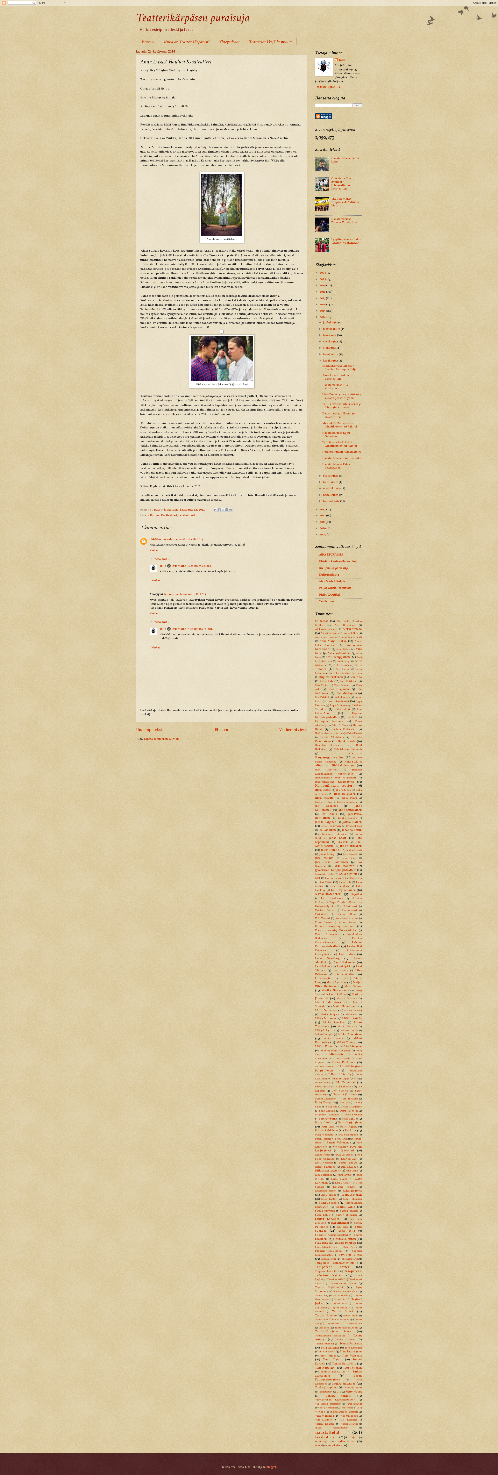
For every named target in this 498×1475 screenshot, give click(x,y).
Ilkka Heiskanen (345, 794)
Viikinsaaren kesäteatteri (344, 1412)
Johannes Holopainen (335, 834)
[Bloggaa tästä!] (219, 510)
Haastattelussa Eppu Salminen (336, 434)
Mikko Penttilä (333, 1039)
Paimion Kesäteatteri (325, 1098)
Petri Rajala (348, 1127)
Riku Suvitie (344, 1175)
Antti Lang (343, 661)
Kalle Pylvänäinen (343, 890)
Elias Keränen (322, 685)
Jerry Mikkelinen (354, 826)
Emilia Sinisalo (342, 697)
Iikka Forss (322, 790)
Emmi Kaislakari (338, 701)
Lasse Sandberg (327, 958)
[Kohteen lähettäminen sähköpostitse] (216, 510)
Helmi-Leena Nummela (348, 749)
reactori (319, 1445)
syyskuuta (330, 342)
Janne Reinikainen (350, 810)
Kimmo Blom (347, 914)
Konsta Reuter (347, 922)
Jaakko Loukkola (347, 802)
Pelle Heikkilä (327, 1111)
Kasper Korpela (337, 902)
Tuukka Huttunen (344, 1384)
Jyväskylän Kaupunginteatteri (335, 870)
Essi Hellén (352, 717)
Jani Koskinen (326, 806)
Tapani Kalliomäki (329, 1288)
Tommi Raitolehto (344, 1364)
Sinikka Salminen (344, 1239)
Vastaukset (161, 559)
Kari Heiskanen (332, 898)
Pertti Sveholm (349, 1111)
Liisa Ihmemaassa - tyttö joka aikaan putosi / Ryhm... (341, 396)
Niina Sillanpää (340, 1079)
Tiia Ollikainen (327, 1352)
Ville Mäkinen (323, 1420)
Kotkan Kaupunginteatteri (334, 926)
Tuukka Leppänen (326, 1388)
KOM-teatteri (348, 874)
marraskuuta (332, 329)
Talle (163, 566)
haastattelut (327, 1432)
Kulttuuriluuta (329, 575)
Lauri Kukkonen (345, 962)
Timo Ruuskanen (351, 1352)
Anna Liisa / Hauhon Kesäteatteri (335, 377)
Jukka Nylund (330, 850)
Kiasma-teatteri (349, 910)
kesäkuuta (330, 361)
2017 (323, 298)
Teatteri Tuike (321, 1319)
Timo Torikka (328, 1356)
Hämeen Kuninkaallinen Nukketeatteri (338, 772)
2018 (323, 292)
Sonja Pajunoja (347, 1243)
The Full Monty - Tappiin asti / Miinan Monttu (345, 202)
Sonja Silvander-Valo (326, 1247)
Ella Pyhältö (322, 697)
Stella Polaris (350, 1247)
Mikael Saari (324, 1031)
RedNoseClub (349, 1159)
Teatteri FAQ (321, 1295)
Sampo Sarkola (329, 1203)
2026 (323, 273)
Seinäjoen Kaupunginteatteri (331, 1235)
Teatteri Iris (340, 1299)
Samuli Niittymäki (325, 1211)
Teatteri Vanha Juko (341, 1319)
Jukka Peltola (354, 850)
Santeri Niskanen (346, 1215)
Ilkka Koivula (324, 798)
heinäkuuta (331, 354)
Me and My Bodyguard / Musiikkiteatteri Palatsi (339, 425)
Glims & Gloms (340, 725)
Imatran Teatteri (323, 802)
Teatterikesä (325, 1327)
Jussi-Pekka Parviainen (331, 862)
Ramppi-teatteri (323, 1154)
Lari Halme (347, 954)
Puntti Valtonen (338, 1143)
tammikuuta (331, 501)
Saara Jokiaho (328, 1195)
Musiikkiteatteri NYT (325, 1066)
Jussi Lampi (327, 854)
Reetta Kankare (348, 1163)
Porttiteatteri (341, 1139)
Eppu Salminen (339, 705)
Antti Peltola (341, 665)
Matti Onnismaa (326, 1011)
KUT (317, 878)
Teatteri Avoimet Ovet (345, 1291)
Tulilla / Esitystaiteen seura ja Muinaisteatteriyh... (341, 406)
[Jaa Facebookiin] (227, 510)
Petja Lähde (349, 1119)
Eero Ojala (327, 681)
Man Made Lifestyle (332, 581)
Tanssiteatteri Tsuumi (343, 1283)
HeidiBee (155, 539)
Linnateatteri (324, 978)
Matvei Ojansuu (353, 1011)
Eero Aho (356, 677)
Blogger (271, 1467)
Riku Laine (352, 1171)
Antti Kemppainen (338, 657)
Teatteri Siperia (343, 1312)
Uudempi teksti (149, 730)
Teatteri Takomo (326, 1316)
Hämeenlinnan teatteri (334, 785)
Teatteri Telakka (351, 1315)
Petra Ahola (323, 1123)
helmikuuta (331, 495)
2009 (323, 535)
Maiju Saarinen (336, 983)
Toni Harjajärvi (325, 1368)
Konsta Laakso (323, 922)
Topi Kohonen (352, 1368)
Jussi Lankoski (350, 854)
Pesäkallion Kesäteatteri (327, 1114)
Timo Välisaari (352, 1356)
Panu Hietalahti (350, 1098)
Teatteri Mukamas (340, 1307)
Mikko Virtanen (351, 1047)
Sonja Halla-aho (324, 1243)
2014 (323, 317)
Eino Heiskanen (349, 681)
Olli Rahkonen (344, 1087)
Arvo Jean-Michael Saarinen (345, 673)
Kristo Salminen (326, 934)
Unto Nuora (354, 1392)
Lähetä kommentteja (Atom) (162, 739)
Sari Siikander (340, 1223)
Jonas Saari (337, 838)
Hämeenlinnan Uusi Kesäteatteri (335, 778)
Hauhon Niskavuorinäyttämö (329, 733)
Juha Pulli (342, 842)
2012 (323, 516)
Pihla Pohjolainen (348, 1135)
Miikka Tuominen (334, 1022)
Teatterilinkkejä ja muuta (270, 42)
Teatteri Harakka (341, 1295)
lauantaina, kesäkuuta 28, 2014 (182, 539)
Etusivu (148, 42)
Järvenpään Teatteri (325, 874)
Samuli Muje (345, 1207)
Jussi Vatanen (350, 858)
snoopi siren (334, 1445)
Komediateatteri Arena (347, 918)
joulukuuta (330, 323)
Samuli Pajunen (349, 1211)
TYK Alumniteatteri (349, 1259)
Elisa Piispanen (338, 689)
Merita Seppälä (329, 1014)
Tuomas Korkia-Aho (333, 1372)
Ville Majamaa (324, 1416)
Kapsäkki (356, 894)
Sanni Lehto (322, 1215)
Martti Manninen (328, 1002)
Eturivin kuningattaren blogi (338, 561)
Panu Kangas (324, 1103)
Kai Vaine (325, 882)
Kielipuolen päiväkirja (334, 568)
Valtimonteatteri (354, 1404)
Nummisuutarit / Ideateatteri (341, 452)
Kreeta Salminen (348, 930)
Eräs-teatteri (343, 709)
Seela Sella (346, 1231)
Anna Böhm (351, 633)
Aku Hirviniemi (345, 625)
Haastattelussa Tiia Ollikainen (335, 386)
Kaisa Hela (345, 882)
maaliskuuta (331, 488)
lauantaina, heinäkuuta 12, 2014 (185, 594)
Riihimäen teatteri (327, 1171)
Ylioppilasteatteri (349, 1424)
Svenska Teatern (329, 1259)
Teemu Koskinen (345, 1340)
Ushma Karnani (338, 1396)
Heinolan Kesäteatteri (329, 745)
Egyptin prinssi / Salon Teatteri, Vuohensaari (346, 241)
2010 (323, 528)
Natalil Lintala (341, 1075)
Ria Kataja (348, 1167)
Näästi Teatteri (323, 1082)
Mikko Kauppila (324, 1034)
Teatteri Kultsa (340, 1303)
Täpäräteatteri (325, 1391)
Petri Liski (327, 1127)
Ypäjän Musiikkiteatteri (331, 1427)
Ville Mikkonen (349, 1416)
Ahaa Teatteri (344, 621)
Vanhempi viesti (293, 730)
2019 (323, 285)
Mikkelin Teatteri (349, 1030)
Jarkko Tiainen (352, 822)
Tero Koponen (353, 1348)
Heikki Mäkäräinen (332, 737)
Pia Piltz (350, 1131)
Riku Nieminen (323, 1175)
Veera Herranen (327, 1408)
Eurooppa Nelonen (329, 721)
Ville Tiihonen (348, 1420)
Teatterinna (327, 601)
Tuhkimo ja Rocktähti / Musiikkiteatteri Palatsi (339, 444)
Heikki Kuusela (354, 733)
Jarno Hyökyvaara (330, 826)
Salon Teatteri (329, 1199)
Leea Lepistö (341, 970)
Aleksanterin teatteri (326, 629)
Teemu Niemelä (324, 1344)
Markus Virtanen (347, 998)
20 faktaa (322, 621)
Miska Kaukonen (343, 1062)
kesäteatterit (186, 515)
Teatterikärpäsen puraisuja (193, 17)
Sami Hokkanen (352, 1199)
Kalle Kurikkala (339, 886)
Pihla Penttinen (324, 1135)
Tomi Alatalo (332, 1360)
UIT (339, 1392)
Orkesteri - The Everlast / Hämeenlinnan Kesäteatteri (341, 183)
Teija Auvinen (330, 1348)
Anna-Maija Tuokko (333, 641)
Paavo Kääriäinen (345, 1095)
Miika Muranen (325, 1018)
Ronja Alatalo (343, 1183)
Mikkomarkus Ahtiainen (335, 1051)
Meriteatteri (351, 1014)
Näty (356, 1078)
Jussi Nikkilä (324, 858)
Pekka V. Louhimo (351, 1107)
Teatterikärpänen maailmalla (330, 1335)
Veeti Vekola (347, 1407)
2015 (323, 311)
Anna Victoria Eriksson (326, 637)
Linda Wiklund (346, 974)
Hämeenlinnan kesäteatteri (334, 782)
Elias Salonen (342, 685)
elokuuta (329, 348)
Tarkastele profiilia (327, 87)
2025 (323, 279)
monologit (322, 1441)
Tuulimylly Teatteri (353, 1387)
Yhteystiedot (229, 42)
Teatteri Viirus (333, 1323)
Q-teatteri (347, 1151)
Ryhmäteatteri (352, 1191)
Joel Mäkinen (327, 830)
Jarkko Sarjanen (325, 822)
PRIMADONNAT (330, 595)
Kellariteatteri (350, 906)
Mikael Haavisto (347, 1026)
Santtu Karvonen (327, 1219)
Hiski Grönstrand (344, 766)
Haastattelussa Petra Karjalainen (336, 466)
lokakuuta (330, 335)
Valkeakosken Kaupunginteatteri (335, 1400)
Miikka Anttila (352, 1018)
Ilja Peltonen (343, 790)
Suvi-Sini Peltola (350, 1255)
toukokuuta (331, 476)
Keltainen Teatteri (324, 910)
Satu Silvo (343, 1227)
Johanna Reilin (352, 830)
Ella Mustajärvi (346, 693)
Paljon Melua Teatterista (335, 588)
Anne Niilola (343, 649)
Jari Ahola (329, 814)
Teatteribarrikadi (353, 1323)
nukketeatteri (346, 1441)
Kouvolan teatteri (325, 930)
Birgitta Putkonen (331, 677)
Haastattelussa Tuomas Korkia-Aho (344, 221)
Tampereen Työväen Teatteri (338, 1273)
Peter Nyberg (327, 1119)
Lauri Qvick (344, 966)
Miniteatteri (337, 1054)
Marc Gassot (353, 986)
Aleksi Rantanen (330, 633)
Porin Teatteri (323, 1139)
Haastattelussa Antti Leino (345, 160)
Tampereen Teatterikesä (327, 1271)
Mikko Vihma (324, 1047)
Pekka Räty (331, 1106)
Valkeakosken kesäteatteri (328, 1404)
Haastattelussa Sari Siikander (341, 458)
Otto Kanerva (340, 1091)
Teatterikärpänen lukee (333, 1332)
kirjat (353, 1437)
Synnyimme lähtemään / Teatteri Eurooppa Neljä (339, 367)
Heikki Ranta (347, 741)
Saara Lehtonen (351, 1195)
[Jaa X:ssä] (223, 510)
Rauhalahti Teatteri (344, 1154)
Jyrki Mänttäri (344, 866)
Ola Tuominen (345, 1083)
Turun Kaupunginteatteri (338, 1378)
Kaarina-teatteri (333, 878)
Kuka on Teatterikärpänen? (186, 42)
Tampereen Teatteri (333, 1267)
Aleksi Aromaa (352, 629)
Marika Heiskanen (334, 990)
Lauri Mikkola (323, 966)
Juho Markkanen (351, 846)
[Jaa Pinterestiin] (230, 510)
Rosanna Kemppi (344, 1187)
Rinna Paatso (339, 1179)
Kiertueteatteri (322, 914)
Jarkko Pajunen (347, 818)
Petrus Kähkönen (326, 1131)
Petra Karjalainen (350, 1123)
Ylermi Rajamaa (324, 1424)
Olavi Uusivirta (323, 1087)
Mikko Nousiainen (350, 1034)
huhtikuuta (331, 482)
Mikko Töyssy (346, 1042)
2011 (323, 522)
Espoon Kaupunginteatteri (338, 715)
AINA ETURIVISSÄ (331, 555)
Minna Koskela (342, 1058)
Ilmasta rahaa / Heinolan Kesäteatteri (338, 415)
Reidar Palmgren (325, 1167)
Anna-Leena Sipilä (351, 637)
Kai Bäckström (353, 878)
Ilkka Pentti (349, 798)
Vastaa (154, 550)
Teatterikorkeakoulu (346, 1328)
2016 (323, 304)
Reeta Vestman (324, 1163)
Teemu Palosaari (351, 1344)
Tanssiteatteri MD (336, 1279)
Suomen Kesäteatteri (328, 1251)
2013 (323, 509)
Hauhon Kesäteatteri (163, 515)
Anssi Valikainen (338, 653)
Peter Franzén (353, 1115)
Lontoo (344, 978)
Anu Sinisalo (342, 669)
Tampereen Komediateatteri (334, 1263)
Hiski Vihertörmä (326, 769)
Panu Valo (344, 1102)
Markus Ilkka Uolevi (336, 994)
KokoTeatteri (322, 918)
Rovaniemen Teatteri (325, 1190)
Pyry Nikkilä (338, 1147)
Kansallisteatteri (328, 894)
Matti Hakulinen (344, 1006)
